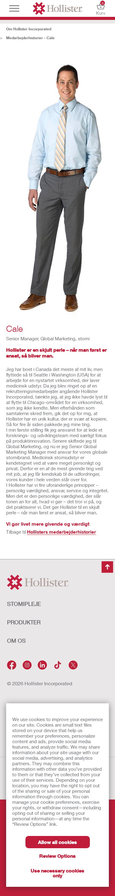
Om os (16, 640)
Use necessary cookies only (57, 873)
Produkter (23, 622)
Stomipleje (24, 603)
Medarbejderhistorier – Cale (30, 38)
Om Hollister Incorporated (28, 29)
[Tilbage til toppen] (107, 567)
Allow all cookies (57, 842)
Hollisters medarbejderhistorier (61, 532)
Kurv (100, 8)
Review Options (57, 856)
